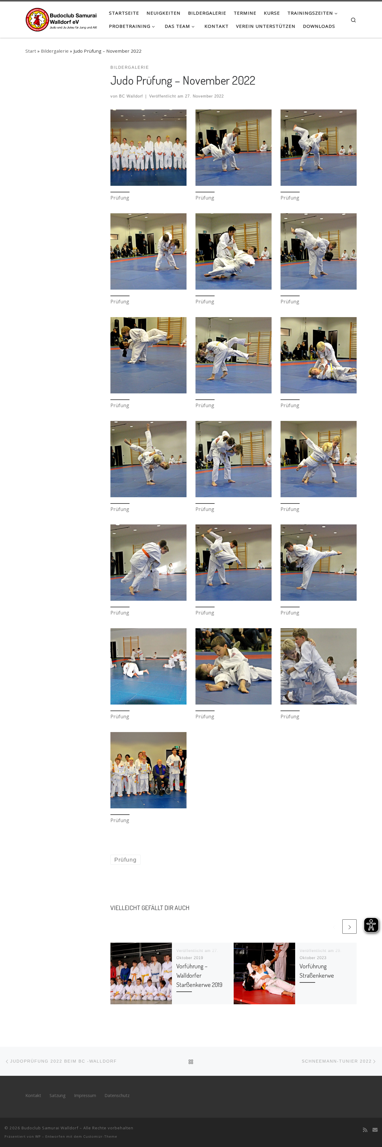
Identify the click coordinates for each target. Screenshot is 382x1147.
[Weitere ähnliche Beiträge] (349, 926)
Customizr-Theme (100, 1136)
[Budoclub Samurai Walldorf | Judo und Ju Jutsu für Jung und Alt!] (62, 18)
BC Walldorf (131, 96)
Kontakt (33, 1095)
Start (30, 51)
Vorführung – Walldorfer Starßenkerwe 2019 (199, 975)
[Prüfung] (148, 147)
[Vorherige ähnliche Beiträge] (334, 926)
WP (38, 1136)
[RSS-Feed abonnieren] (365, 1130)
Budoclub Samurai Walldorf (49, 1128)
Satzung (58, 1095)
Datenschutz (117, 1095)
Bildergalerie (55, 51)
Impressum (85, 1095)
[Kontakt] (375, 1130)
